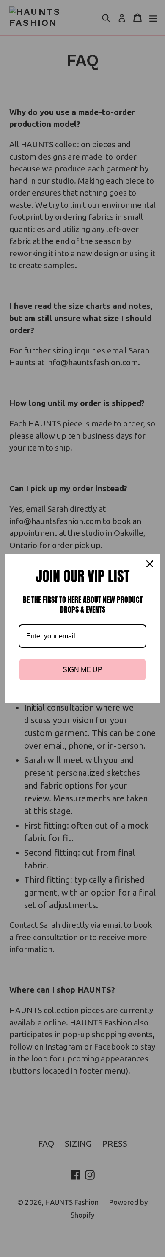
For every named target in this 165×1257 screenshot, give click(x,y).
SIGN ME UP (82, 669)
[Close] (150, 564)
